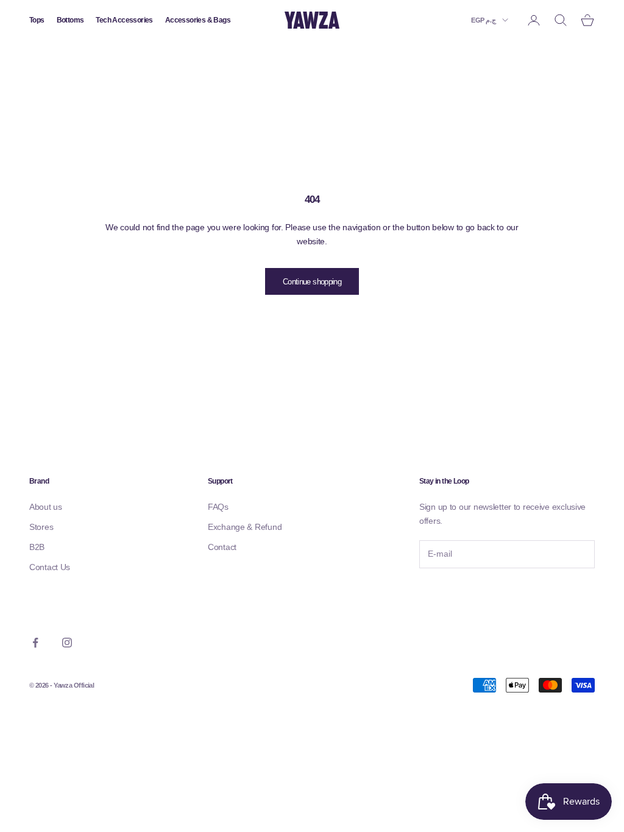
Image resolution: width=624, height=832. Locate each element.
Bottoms (70, 20)
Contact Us (49, 567)
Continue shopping (312, 281)
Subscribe (453, 593)
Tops (36, 20)
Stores (41, 527)
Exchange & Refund (245, 527)
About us (45, 507)
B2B (36, 547)
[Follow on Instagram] (67, 642)
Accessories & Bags (197, 20)
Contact (222, 547)
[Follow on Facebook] (35, 642)
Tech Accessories (124, 20)
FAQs (218, 507)
